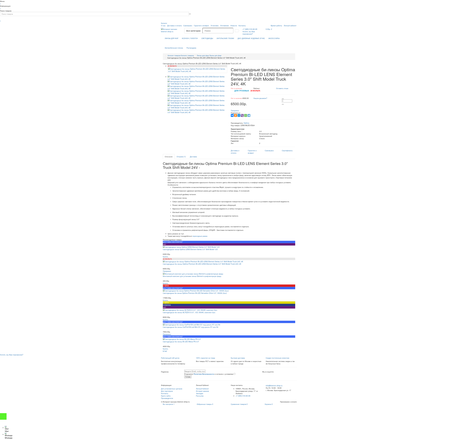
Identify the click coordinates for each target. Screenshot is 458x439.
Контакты (242, 25)
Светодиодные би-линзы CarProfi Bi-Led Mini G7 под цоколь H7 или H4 (190, 327)
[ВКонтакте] (232, 115)
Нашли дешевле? (260, 98)
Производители (167, 398)
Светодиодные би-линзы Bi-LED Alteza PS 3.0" (181, 341)
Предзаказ (167, 271)
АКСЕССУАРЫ (274, 38)
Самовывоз (187, 25)
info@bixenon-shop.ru (274, 385)
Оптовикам (224, 25)
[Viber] (242, 115)
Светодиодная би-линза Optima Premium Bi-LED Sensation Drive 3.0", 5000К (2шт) (195, 293)
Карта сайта (165, 396)
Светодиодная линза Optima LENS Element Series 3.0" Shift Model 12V (190, 249)
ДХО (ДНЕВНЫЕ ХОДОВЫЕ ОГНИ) (251, 38)
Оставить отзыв (282, 88)
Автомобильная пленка (174, 48)
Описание (169, 156)
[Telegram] (248, 115)
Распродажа (191, 48)
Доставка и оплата (174, 25)
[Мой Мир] (238, 115)
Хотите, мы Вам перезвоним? (248, 32)
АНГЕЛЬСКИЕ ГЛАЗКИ (225, 38)
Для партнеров (167, 391)
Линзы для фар (209, 55)
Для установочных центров (171, 388)
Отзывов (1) (181, 156)
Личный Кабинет (202, 388)
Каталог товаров (181, 55)
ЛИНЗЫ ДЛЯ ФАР (171, 38)
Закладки (199, 393)
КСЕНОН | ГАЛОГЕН (190, 38)
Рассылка (199, 396)
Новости (233, 25)
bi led (165, 351)
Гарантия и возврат (201, 25)
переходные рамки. (200, 236)
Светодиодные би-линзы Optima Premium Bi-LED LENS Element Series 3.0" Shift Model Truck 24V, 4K (202, 264)
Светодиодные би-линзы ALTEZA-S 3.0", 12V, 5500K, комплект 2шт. (189, 312)
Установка (215, 25)
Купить (165, 256)
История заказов (202, 391)
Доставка (193, 156)
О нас (163, 25)
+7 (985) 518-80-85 (243, 396)
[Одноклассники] (235, 115)
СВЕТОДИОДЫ (207, 38)
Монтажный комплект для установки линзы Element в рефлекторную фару (192, 276)
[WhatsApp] (245, 115)
